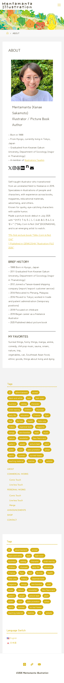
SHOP (10, 515)
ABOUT (10, 469)
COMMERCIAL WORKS (17, 473)
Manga (12, 505)
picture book (35, 443)
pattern (12, 443)
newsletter (23, 438)
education (25, 415)
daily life (12, 415)
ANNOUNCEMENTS (16, 510)
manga (11, 432)
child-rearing (14, 409)
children (28, 409)
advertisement (22, 392)
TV (40, 461)
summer (22, 455)
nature (12, 438)
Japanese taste (25, 426)
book (29, 398)
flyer (47, 415)
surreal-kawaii (36, 455)
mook (37, 432)
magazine (40, 426)
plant (47, 443)
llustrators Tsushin (34, 160)
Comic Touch (15, 479)
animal (35, 392)
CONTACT (12, 519)
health (30, 421)
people (22, 443)
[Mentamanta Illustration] (17, 5)
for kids (20, 421)
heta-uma (42, 421)
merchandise (24, 432)
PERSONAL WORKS (16, 489)
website (49, 461)
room (21, 449)
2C (10, 392)
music (45, 432)
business (12, 403)
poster (11, 449)
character (35, 403)
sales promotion (33, 449)
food (10, 421)
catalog (24, 403)
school (47, 449)
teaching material (16, 461)
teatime (31, 461)
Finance (36, 415)
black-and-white (15, 398)
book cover (40, 398)
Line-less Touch (16, 484)
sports (11, 455)
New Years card (39, 438)
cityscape (40, 409)
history (12, 426)
